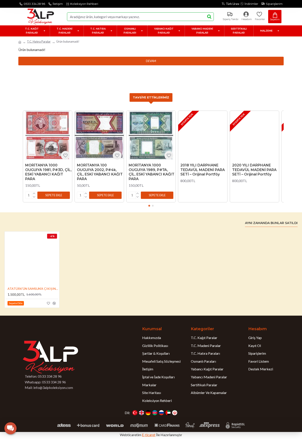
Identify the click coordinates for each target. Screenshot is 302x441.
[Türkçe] (135, 412)
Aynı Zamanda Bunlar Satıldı (271, 223)
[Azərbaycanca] (154, 412)
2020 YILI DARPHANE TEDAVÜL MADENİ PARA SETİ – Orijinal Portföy (254, 170)
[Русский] (161, 412)
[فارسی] (174, 412)
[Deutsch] (148, 412)
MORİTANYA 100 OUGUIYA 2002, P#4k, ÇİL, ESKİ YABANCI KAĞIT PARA (100, 172)
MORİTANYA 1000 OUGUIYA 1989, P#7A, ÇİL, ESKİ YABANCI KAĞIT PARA (151, 172)
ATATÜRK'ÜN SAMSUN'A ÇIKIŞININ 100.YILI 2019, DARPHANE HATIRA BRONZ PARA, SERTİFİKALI (33, 288)
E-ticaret (148, 435)
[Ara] (209, 17)
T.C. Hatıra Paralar (39, 41)
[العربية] (168, 412)
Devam (151, 61)
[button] (53, 195)
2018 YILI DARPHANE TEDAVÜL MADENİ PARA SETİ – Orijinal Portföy (202, 170)
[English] (141, 412)
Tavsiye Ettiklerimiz (151, 97)
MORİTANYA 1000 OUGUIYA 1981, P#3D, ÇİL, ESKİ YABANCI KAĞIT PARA (48, 172)
